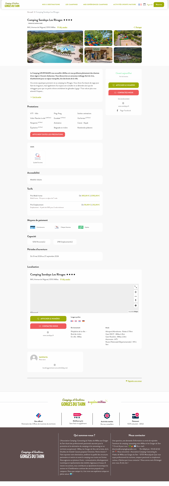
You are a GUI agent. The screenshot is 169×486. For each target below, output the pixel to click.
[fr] (140, 4)
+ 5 (128, 55)
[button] (135, 4)
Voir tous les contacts (123, 99)
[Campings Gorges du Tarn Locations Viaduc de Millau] (12, 4)
